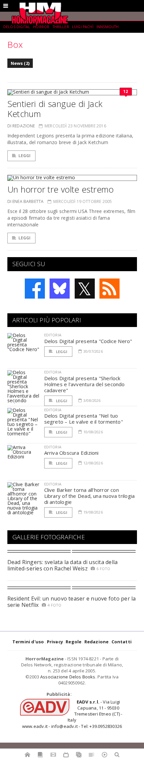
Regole (73, 642)
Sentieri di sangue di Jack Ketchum (55, 108)
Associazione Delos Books (67, 677)
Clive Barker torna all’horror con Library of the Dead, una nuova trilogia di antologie (89, 495)
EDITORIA (52, 335)
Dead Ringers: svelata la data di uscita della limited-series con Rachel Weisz (62, 565)
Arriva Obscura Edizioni (71, 452)
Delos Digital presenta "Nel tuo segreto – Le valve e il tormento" (83, 418)
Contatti (122, 642)
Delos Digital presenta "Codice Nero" (88, 341)
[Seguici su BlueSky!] (59, 288)
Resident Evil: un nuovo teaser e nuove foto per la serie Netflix (71, 602)
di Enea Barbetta (25, 201)
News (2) (20, 63)
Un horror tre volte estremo (60, 189)
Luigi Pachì (82, 26)
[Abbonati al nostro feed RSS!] (109, 288)
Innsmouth (107, 26)
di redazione (21, 126)
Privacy (55, 642)
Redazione (96, 642)
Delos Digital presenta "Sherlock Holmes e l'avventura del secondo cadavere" (84, 384)
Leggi (24, 155)
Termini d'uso (28, 642)
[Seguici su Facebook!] (34, 288)
